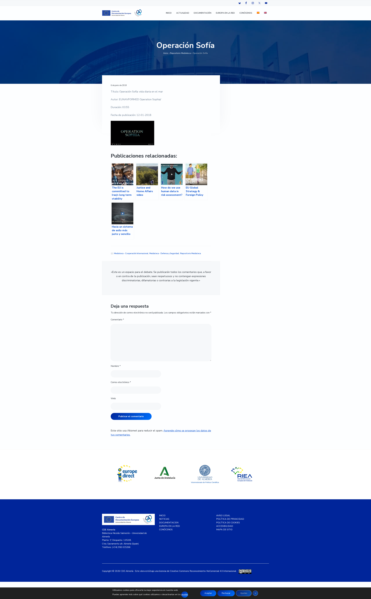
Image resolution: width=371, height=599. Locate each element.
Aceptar (208, 593)
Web (113, 398)
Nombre (116, 366)
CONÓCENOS (166, 529)
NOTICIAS (164, 519)
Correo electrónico (121, 382)
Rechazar (226, 593)
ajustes (184, 594)
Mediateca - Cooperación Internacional (131, 253)
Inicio (165, 53)
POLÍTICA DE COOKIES (228, 522)
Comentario (117, 319)
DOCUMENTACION (168, 522)
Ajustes (243, 593)
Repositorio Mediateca (180, 53)
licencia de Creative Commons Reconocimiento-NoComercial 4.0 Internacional (197, 571)
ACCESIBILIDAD (224, 526)
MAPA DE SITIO (224, 529)
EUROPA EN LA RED (169, 526)
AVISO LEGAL (223, 515)
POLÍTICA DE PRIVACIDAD (230, 519)
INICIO (162, 515)
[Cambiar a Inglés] (265, 13)
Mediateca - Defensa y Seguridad (164, 253)
